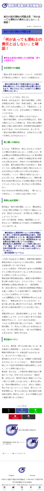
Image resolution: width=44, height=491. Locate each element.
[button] (28, 416)
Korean (32, 475)
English (11, 475)
